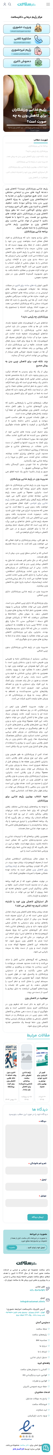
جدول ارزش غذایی (38, 1357)
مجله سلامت (41, 1329)
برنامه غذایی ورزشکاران (38, 146)
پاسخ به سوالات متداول (36, 1398)
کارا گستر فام (18, 1449)
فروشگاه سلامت (39, 1404)
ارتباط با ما (42, 1351)
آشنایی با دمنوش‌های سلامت (33, 1369)
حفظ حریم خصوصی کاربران (35, 1386)
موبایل (42, 1196)
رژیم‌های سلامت (39, 1334)
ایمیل (43, 1179)
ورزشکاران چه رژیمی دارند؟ (37, 151)
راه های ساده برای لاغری (26, 285)
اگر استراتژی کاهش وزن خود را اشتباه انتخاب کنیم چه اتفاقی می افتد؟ (26, 172)
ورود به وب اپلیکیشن (37, 1415)
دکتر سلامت (25, 1445)
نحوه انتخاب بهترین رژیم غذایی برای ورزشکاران (28, 167)
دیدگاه (42, 1121)
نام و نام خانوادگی (37, 1163)
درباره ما (43, 1346)
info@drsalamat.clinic (32, 1302)
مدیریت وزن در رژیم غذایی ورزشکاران (32, 161)
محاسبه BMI (41, 1340)
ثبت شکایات (41, 1410)
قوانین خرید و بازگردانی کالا (35, 1375)
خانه (44, 128)
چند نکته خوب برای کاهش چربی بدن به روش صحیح (26, 156)
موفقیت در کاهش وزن (38, 177)
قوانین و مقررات (39, 1381)
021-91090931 (37, 1290)
